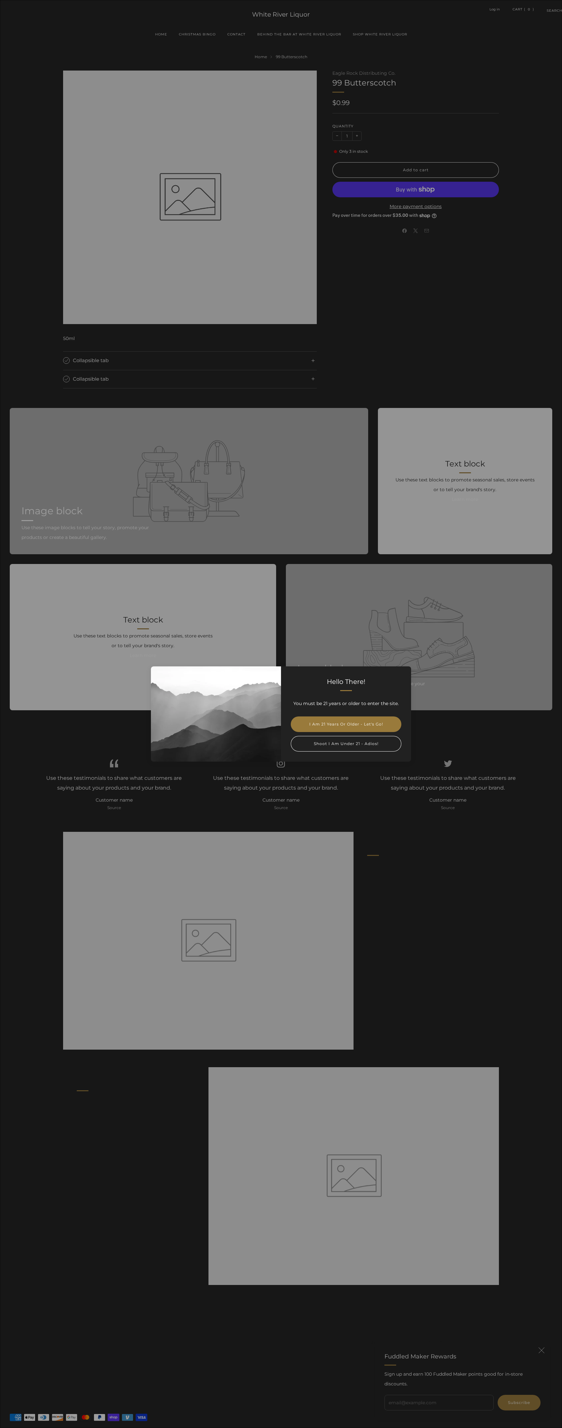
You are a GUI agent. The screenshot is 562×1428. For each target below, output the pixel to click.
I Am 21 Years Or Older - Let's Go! (346, 724)
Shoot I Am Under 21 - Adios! (346, 743)
